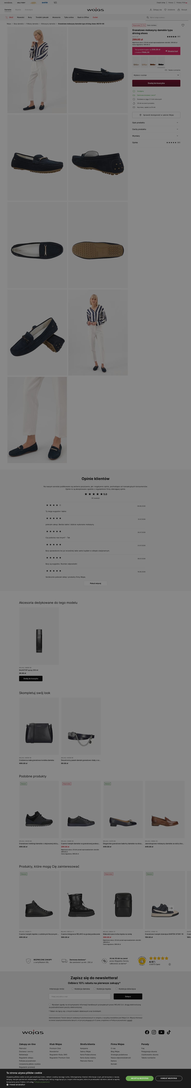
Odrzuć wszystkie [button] (169, 1078)
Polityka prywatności (42, 1082)
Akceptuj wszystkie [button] (140, 1078)
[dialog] (95, 544)
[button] (63, 1084)
